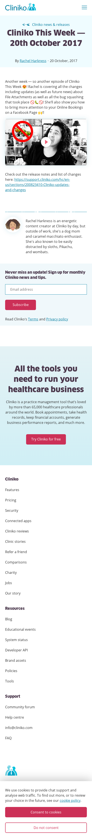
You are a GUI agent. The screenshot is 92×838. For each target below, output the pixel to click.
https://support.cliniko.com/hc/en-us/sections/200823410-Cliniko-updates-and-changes (37, 184)
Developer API (16, 650)
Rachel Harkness (33, 60)
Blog (8, 619)
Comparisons (16, 562)
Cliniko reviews (17, 531)
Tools (9, 681)
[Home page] (11, 770)
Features (12, 489)
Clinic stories (15, 541)
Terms (33, 319)
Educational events (20, 629)
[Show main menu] (84, 7)
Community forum (20, 707)
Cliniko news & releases (51, 24)
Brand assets (15, 660)
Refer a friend (16, 551)
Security (11, 510)
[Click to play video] (46, 142)
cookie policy (70, 800)
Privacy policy (57, 319)
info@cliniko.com (19, 727)
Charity (11, 572)
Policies (11, 670)
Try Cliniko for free (46, 439)
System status (16, 639)
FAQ (8, 738)
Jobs (8, 583)
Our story (13, 593)
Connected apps (18, 520)
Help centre (14, 717)
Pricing (10, 500)
